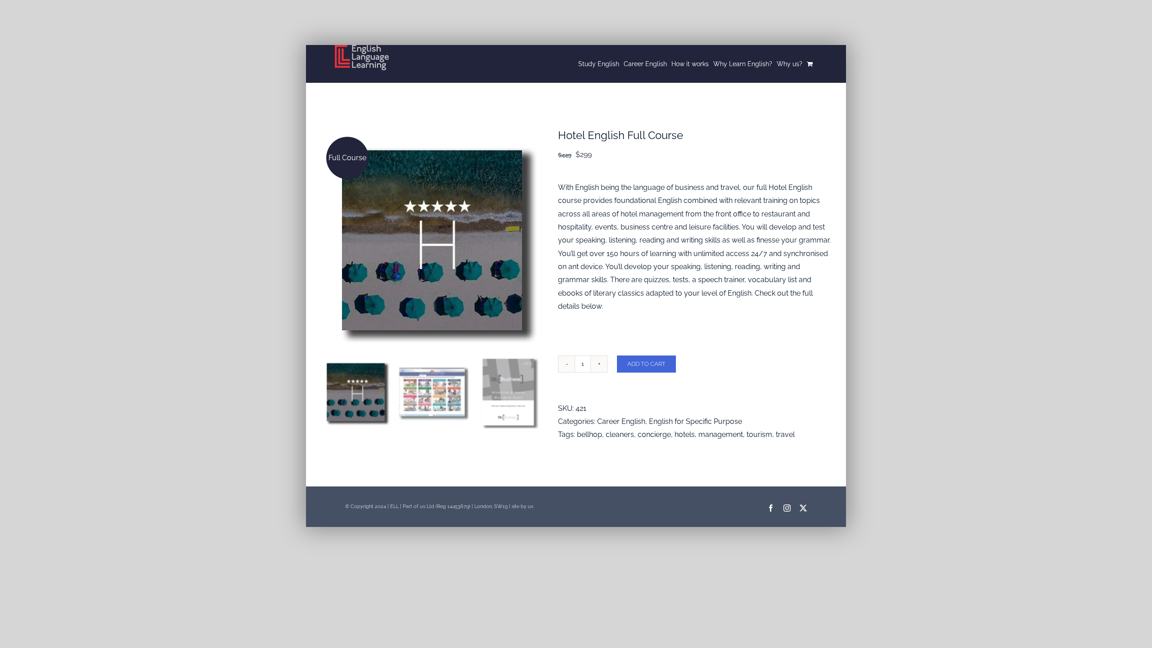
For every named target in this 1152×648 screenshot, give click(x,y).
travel (785, 434)
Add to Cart (646, 363)
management (720, 434)
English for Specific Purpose (695, 421)
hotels (685, 434)
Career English (621, 421)
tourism (759, 434)
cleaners (620, 434)
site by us (522, 506)
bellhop (589, 434)
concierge (654, 434)
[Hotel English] (432, 240)
